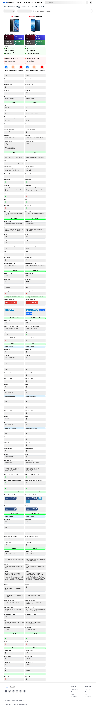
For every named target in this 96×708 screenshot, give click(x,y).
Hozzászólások (13, 70)
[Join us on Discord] (24, 691)
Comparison (74, 689)
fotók (6, 70)
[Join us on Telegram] (13, 691)
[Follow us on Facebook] (5, 691)
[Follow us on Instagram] (17, 691)
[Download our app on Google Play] (20, 691)
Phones (73, 692)
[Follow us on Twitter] (9, 691)
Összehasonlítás (38, 2)
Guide (72, 694)
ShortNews (74, 696)
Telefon (27, 2)
